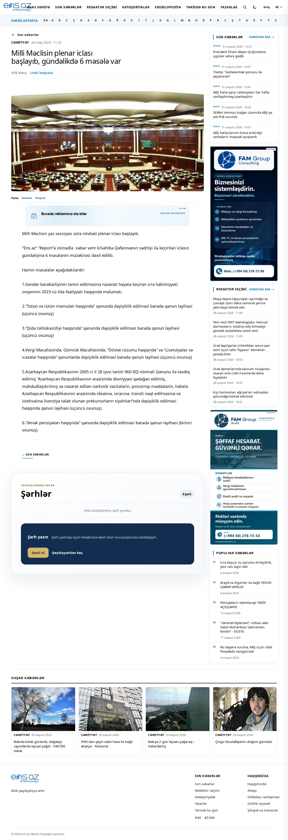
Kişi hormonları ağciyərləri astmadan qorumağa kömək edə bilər (240, 394)
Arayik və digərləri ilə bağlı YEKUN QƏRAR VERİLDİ (245, 584)
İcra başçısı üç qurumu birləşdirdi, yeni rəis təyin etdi (246, 564)
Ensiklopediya (168, 7)
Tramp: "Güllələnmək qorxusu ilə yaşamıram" (237, 74)
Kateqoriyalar (135, 7)
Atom (209, 817)
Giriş (266, 7)
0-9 (46, 20)
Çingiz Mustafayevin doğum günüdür (243, 741)
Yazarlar (229, 7)
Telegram (40, 198)
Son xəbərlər (68, 7)
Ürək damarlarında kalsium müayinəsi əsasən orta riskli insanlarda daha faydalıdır (241, 373)
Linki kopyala (41, 72)
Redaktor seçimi (102, 7)
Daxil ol (38, 552)
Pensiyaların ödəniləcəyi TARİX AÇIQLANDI (243, 604)
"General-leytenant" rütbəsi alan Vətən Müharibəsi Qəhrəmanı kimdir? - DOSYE (244, 627)
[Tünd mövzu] (254, 7)
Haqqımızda (257, 784)
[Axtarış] (244, 7)
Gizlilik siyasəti (259, 803)
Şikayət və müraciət (263, 810)
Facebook (27, 198)
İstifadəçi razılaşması (264, 797)
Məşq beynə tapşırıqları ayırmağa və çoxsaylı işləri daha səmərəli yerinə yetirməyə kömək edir (240, 303)
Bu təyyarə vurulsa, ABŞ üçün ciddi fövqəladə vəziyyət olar (246, 649)
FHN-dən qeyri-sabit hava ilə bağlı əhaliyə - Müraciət (107, 744)
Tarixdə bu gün (200, 7)
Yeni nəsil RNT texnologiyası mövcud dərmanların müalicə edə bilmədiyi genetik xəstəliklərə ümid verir (240, 326)
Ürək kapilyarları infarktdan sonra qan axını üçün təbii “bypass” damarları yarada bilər (241, 349)
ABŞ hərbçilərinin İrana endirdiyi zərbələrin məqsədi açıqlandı (237, 135)
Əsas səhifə (38, 7)
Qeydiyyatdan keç (67, 552)
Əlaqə (252, 790)
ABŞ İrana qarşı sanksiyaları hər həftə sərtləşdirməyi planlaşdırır (241, 94)
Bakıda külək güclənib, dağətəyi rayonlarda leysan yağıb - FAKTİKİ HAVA (39, 746)
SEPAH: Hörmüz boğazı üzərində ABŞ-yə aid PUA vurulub (242, 114)
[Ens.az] (17, 7)
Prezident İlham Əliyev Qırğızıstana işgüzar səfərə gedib (239, 54)
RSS (198, 817)
